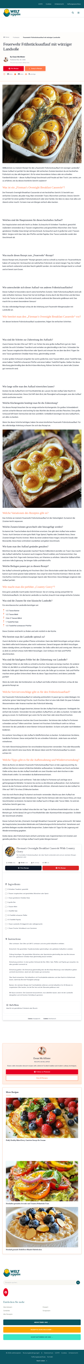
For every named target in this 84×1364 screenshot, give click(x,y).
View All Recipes (42, 1078)
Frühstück (16, 37)
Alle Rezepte (7, 1314)
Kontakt (50, 1357)
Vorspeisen (46, 1311)
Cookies (48, 4)
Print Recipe (24, 868)
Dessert (45, 1307)
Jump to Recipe (36, 68)
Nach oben (41, 1361)
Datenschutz (48, 1353)
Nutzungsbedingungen (31, 1353)
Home (7, 37)
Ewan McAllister (19, 57)
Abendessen (7, 1307)
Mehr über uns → (42, 1322)
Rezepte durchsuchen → (42, 1330)
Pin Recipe (15, 68)
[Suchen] (78, 1282)
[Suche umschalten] (73, 13)
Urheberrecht (59, 4)
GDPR (40, 4)
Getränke (6, 1311)
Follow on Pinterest (43, 1072)
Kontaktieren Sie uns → (42, 1337)
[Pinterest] (5, 1292)
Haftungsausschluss (74, 4)
